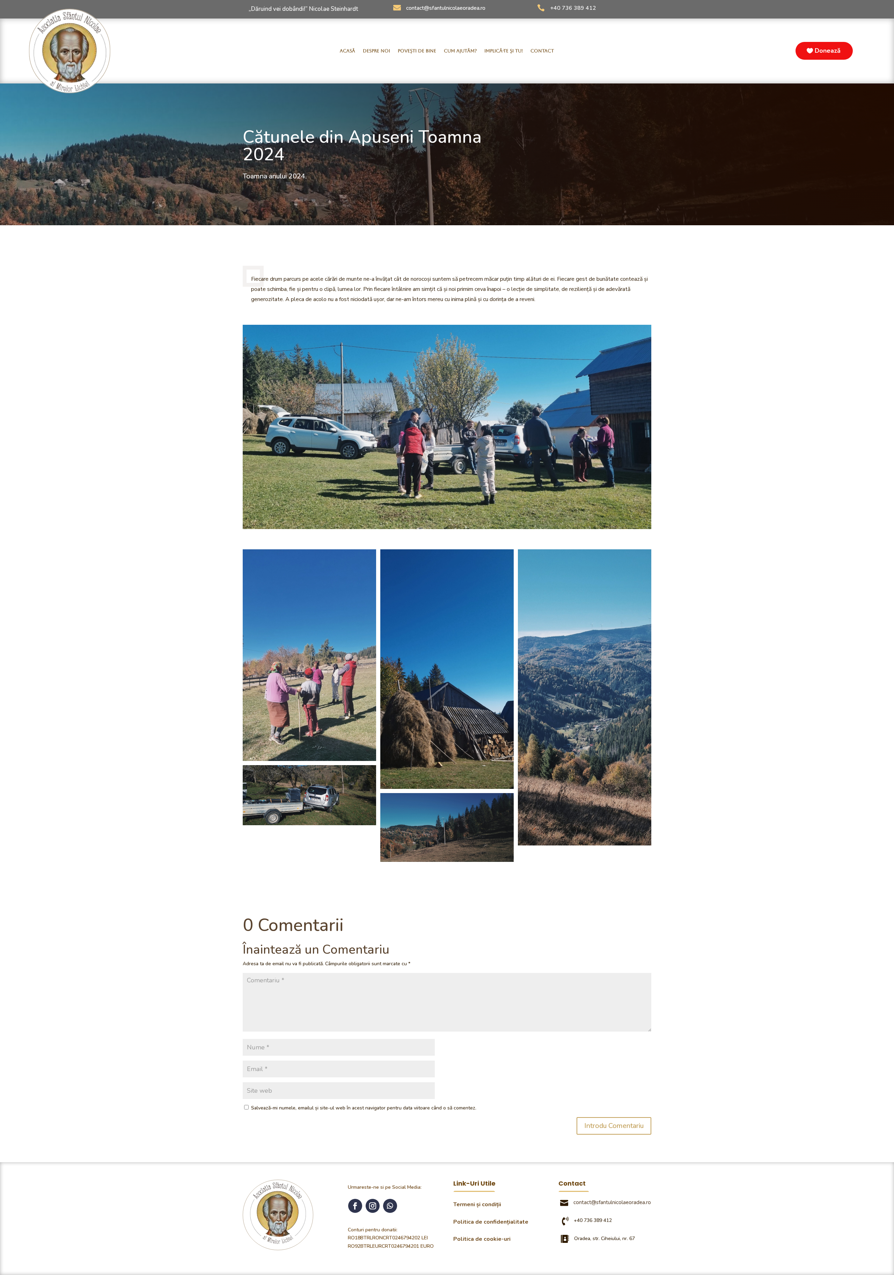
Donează (828, 50)
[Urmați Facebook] (355, 1206)
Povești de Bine (417, 51)
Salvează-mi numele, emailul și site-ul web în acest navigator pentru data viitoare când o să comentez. (363, 1108)
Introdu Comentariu (614, 1125)
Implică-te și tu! (503, 51)
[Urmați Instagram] (372, 1206)
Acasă (347, 51)
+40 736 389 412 (573, 8)
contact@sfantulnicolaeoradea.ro (445, 8)
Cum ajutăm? (460, 51)
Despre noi (376, 51)
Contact (542, 51)
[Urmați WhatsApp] (390, 1206)
